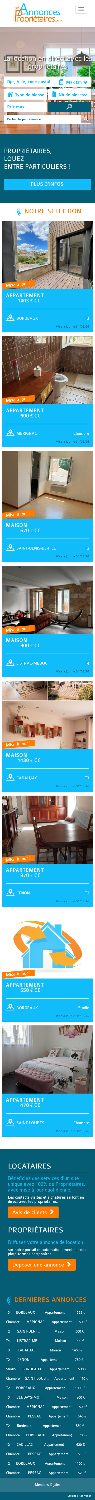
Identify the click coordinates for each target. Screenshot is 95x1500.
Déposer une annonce (39, 1265)
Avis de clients (30, 1212)
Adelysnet (85, 1495)
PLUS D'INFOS (48, 184)
